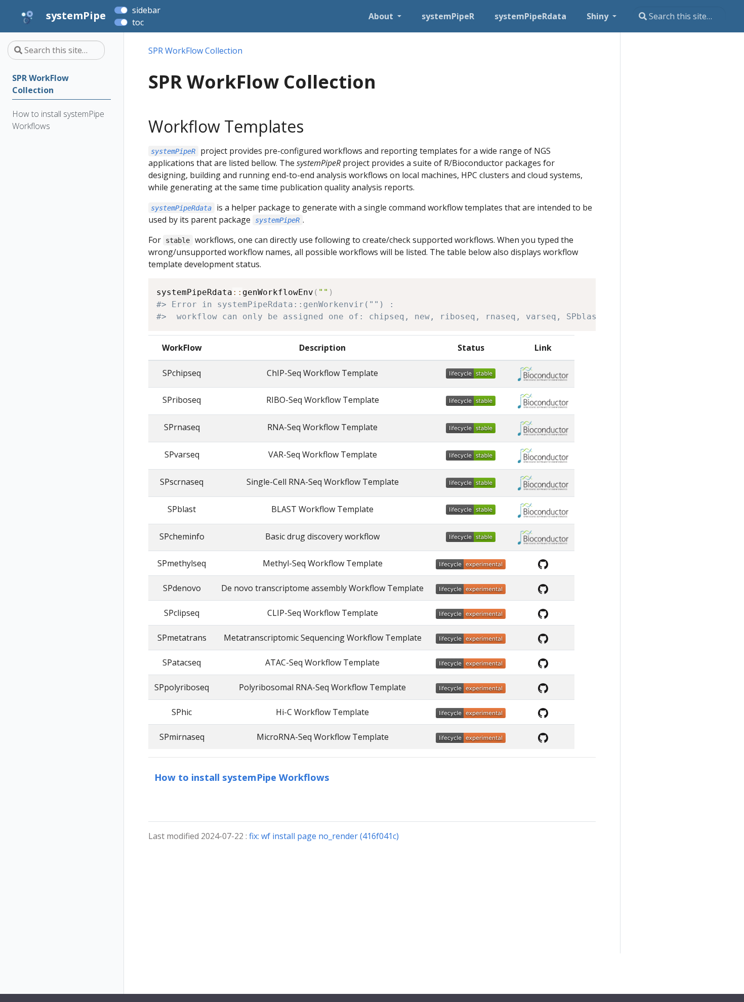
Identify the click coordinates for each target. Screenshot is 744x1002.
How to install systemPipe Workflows (241, 777)
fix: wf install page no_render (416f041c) (324, 836)
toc (138, 22)
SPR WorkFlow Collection (195, 50)
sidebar (146, 10)
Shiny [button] (598, 16)
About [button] (381, 16)
